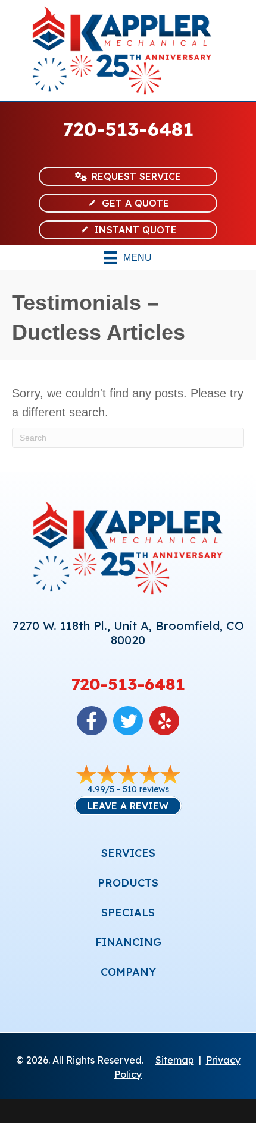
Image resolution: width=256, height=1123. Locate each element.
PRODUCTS (128, 883)
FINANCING (128, 942)
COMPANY (128, 972)
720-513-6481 (128, 129)
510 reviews (146, 789)
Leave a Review (128, 806)
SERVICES (128, 853)
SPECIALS (128, 912)
